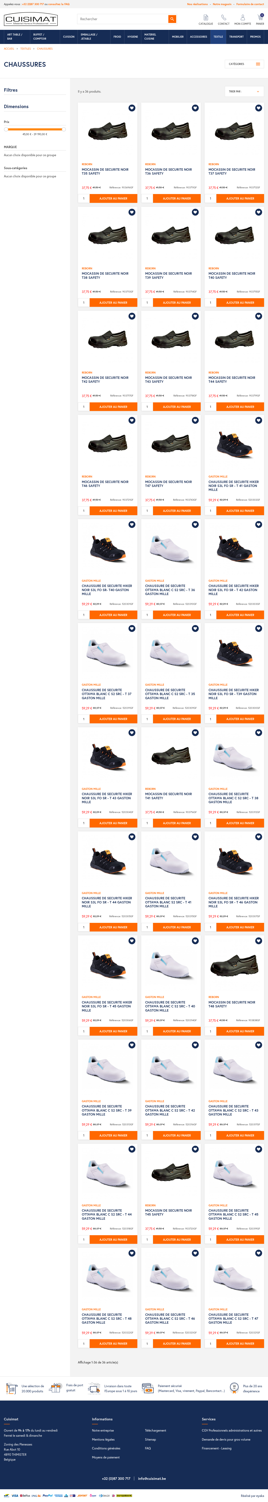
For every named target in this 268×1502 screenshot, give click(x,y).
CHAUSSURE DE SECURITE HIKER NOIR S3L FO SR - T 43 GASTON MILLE (107, 798)
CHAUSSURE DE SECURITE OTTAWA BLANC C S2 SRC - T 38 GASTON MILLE (233, 798)
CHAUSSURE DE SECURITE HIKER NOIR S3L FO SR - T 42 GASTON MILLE (234, 589)
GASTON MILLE (218, 476)
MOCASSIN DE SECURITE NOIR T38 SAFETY (105, 275)
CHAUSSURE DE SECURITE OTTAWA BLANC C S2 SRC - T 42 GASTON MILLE (170, 1110)
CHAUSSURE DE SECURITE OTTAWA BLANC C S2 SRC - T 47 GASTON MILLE (233, 1318)
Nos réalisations (197, 4)
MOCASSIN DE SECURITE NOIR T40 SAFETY (232, 275)
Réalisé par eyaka (252, 1496)
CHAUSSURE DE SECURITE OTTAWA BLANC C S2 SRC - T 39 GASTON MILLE (107, 1110)
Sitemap (150, 1439)
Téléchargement (155, 1430)
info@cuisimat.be (152, 1478)
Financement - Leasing (217, 1448)
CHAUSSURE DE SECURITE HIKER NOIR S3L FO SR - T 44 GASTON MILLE (107, 902)
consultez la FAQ (58, 4)
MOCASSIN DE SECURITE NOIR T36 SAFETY (168, 171)
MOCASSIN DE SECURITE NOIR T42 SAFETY (105, 379)
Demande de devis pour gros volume (226, 1439)
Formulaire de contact (250, 4)
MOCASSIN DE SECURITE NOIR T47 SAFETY (168, 483)
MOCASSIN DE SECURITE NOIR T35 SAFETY (105, 171)
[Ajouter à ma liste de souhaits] (132, 108)
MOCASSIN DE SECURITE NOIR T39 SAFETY (168, 275)
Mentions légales (103, 1439)
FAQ (148, 1448)
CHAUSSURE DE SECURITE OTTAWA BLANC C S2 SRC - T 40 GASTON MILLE (170, 1006)
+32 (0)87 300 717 (33, 4)
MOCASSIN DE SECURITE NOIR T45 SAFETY (168, 1212)
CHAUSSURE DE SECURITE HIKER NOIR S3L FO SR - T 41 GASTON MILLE (234, 485)
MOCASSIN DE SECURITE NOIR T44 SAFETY (232, 379)
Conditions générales (106, 1448)
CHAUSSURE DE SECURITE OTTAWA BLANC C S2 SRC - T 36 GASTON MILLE (170, 589)
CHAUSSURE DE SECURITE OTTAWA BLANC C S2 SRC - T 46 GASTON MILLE (170, 1318)
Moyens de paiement (106, 1457)
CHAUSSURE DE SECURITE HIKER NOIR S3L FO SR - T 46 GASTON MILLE (234, 902)
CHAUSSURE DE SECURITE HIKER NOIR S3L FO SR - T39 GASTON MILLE (234, 694)
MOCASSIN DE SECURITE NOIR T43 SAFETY (168, 379)
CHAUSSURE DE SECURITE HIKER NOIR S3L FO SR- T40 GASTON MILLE (107, 589)
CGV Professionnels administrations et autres (232, 1430)
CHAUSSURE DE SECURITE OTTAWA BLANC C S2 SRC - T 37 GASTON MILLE (106, 694)
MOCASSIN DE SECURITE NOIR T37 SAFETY (232, 171)
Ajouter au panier (113, 198)
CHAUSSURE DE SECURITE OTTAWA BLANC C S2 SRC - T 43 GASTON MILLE (233, 1110)
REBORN (87, 164)
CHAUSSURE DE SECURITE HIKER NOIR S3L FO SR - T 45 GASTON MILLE (107, 1006)
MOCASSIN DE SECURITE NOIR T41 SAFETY (168, 796)
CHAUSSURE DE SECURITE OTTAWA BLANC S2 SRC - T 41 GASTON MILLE (168, 902)
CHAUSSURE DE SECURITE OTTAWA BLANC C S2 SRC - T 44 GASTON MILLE (107, 1214)
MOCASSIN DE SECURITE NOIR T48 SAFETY (232, 1004)
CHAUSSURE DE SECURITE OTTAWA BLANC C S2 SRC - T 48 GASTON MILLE (107, 1318)
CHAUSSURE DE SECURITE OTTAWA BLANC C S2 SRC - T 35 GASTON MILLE (170, 694)
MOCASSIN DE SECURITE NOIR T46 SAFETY (105, 483)
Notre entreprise (103, 1430)
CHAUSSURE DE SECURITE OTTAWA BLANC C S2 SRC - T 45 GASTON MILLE (233, 1214)
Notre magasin (222, 4)
